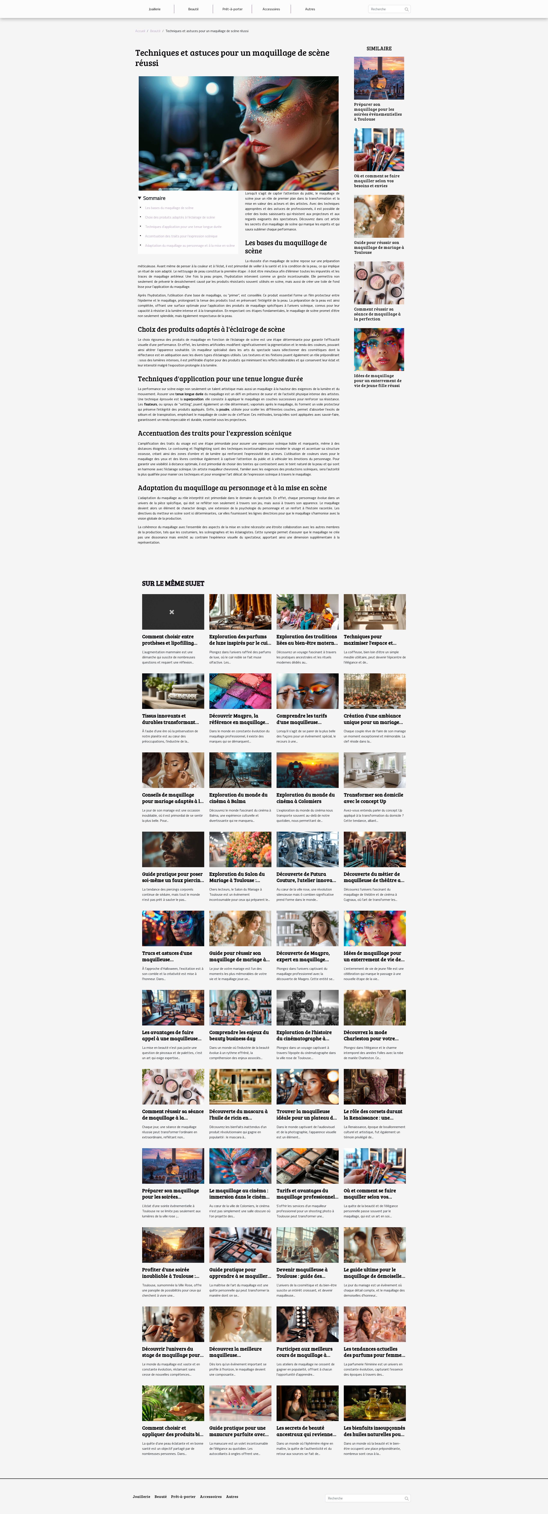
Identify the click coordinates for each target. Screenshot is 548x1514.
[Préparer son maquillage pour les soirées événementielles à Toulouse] (379, 77)
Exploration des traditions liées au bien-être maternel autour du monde (307, 642)
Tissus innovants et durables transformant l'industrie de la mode (168, 722)
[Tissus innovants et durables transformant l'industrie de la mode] (173, 690)
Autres (310, 9)
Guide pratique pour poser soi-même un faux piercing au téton (172, 880)
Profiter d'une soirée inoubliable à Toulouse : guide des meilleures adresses (169, 1279)
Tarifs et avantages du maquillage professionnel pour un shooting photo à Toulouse (306, 1200)
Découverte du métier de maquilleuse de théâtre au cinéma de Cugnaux (374, 880)
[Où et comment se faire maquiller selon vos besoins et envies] (379, 149)
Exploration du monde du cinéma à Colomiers (306, 797)
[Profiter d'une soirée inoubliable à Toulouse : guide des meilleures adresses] (173, 1244)
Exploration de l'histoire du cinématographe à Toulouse (304, 1038)
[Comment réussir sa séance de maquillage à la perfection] (379, 282)
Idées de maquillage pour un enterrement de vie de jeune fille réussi (378, 380)
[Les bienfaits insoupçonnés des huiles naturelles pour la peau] (375, 1402)
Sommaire (154, 198)
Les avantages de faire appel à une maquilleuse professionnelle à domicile (172, 1038)
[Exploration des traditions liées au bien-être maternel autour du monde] (308, 611)
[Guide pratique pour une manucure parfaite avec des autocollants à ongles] (240, 1402)
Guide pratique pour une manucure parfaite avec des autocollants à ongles (237, 1434)
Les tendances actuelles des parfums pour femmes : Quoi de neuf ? (375, 1355)
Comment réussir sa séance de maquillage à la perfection (377, 313)
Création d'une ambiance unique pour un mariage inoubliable (372, 722)
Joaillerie (155, 9)
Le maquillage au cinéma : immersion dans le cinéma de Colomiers (239, 1196)
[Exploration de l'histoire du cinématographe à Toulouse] (308, 1007)
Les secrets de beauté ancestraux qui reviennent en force (307, 1434)
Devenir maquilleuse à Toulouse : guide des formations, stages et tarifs (302, 1279)
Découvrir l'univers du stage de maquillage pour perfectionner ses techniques (171, 1358)
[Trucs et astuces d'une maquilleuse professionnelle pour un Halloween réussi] (173, 928)
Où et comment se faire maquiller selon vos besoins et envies (377, 180)
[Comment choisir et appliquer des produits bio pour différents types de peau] (173, 1402)
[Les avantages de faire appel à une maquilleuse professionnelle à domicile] (173, 1007)
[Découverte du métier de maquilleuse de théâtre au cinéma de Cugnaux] (375, 849)
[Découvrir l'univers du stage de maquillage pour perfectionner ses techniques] (173, 1323)
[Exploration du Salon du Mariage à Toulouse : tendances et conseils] (240, 849)
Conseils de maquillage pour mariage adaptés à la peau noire (172, 801)
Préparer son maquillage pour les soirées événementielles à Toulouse (378, 111)
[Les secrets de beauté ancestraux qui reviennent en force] (308, 1402)
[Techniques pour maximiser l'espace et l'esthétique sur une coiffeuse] (375, 611)
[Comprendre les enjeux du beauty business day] (240, 1007)
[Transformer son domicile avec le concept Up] (375, 769)
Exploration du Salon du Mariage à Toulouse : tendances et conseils (237, 880)
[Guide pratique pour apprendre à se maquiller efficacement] (240, 1244)
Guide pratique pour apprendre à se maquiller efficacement (238, 1275)
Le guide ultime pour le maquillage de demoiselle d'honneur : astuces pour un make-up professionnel (374, 1279)
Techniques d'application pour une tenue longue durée (183, 226)
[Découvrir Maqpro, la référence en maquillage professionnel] (240, 690)
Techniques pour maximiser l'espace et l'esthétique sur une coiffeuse (368, 646)
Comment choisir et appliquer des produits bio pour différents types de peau (172, 1437)
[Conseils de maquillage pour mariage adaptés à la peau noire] (173, 769)
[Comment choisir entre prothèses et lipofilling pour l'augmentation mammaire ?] (173, 611)
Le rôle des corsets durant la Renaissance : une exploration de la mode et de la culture (373, 1121)
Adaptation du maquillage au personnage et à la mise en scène (190, 245)
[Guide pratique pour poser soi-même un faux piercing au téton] (173, 849)
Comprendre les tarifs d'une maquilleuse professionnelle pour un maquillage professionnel (306, 725)
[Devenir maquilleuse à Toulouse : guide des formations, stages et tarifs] (308, 1244)
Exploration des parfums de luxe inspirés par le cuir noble (239, 642)
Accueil (140, 30)
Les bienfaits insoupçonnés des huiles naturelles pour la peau (374, 1434)
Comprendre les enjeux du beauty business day (239, 1035)
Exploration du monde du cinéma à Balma (238, 797)
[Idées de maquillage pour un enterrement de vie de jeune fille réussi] (379, 349)
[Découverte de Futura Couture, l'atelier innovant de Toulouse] (308, 849)
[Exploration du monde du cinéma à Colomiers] (308, 769)
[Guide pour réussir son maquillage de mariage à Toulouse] (379, 215)
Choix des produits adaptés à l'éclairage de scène (180, 217)
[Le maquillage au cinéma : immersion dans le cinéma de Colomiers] (240, 1165)
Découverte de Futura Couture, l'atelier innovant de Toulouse (307, 880)
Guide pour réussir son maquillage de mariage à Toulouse (379, 247)
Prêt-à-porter (232, 9)
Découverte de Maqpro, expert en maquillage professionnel (303, 959)
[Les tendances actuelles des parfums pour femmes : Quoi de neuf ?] (375, 1323)
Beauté (193, 9)
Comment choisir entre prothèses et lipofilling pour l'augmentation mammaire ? (168, 646)
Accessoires (271, 9)
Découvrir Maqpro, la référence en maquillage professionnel (237, 722)
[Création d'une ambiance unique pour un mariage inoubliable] (375, 690)
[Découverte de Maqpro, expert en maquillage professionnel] (308, 928)
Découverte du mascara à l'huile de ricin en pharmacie (238, 1117)
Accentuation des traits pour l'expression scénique (181, 236)
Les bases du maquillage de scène (169, 207)
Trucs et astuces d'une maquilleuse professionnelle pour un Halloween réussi (169, 962)
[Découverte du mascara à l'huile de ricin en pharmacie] (240, 1086)
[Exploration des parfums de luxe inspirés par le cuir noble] (240, 611)
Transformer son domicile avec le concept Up (373, 797)
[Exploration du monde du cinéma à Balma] (240, 769)
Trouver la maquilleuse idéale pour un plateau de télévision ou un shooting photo (306, 1121)
